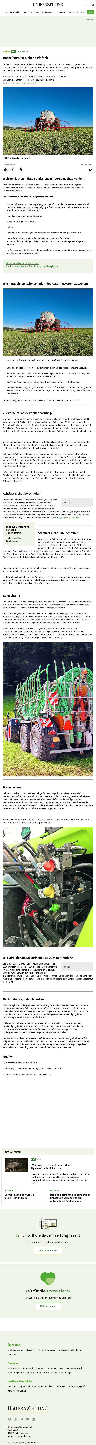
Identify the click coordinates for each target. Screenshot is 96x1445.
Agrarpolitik (15, 12)
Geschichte (31, 1350)
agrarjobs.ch (60, 1386)
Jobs (10, 1354)
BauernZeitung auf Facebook (9, 1419)
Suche (94, 5)
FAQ (15, 1354)
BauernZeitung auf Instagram (15, 1419)
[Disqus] (48, 1114)
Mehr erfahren (48, 1306)
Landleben (27, 12)
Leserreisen (43, 1368)
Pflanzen (61, 12)
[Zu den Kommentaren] (90, 169)
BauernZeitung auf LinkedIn (33, 1419)
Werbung (59, 1372)
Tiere (37, 12)
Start (5, 12)
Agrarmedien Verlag (17, 1391)
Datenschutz (63, 1350)
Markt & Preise (48, 12)
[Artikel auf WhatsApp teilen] (13, 169)
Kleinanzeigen (57, 1368)
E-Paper (88, 4)
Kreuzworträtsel (29, 1368)
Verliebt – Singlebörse (78, 1386)
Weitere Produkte (20, 1381)
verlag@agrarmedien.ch (19, 1436)
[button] (3, 5)
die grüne (37, 80)
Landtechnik (73, 12)
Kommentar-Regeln (74, 1368)
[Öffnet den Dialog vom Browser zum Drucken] (20, 169)
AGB (72, 1350)
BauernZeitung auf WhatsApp (21, 1419)
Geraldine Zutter (14, 80)
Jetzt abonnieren (48, 1250)
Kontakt (79, 1350)
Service (13, 1363)
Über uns (14, 1345)
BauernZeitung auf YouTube (27, 1419)
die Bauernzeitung (16, 1350)
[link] (61, 1167)
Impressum (50, 1350)
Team (40, 1350)
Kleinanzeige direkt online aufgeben (24, 1372)
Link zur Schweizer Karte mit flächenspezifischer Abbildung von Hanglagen (32, 265)
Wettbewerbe (14, 1368)
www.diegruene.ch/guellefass (65, 518)
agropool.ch (25, 1386)
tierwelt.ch (13, 1386)
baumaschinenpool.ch (42, 1386)
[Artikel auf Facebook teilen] (5, 169)
